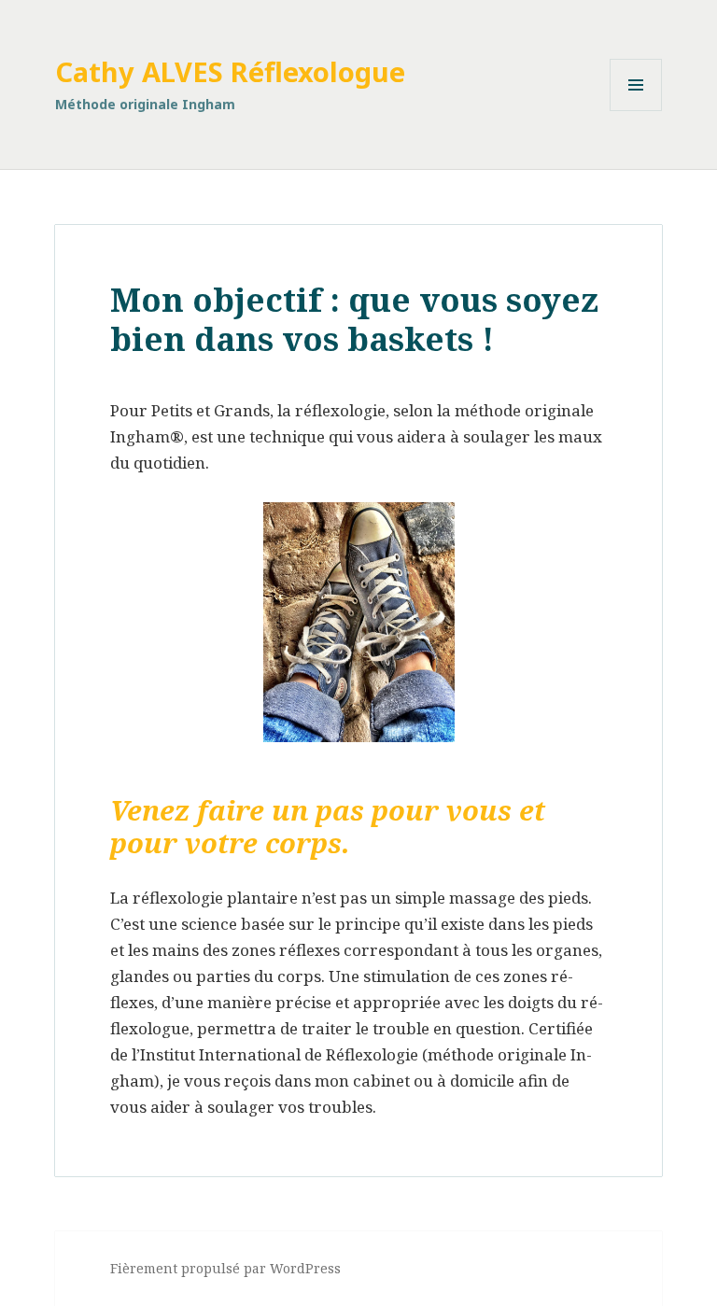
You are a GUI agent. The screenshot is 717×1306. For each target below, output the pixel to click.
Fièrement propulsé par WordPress (225, 1268)
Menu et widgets (636, 110)
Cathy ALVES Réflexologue (230, 71)
